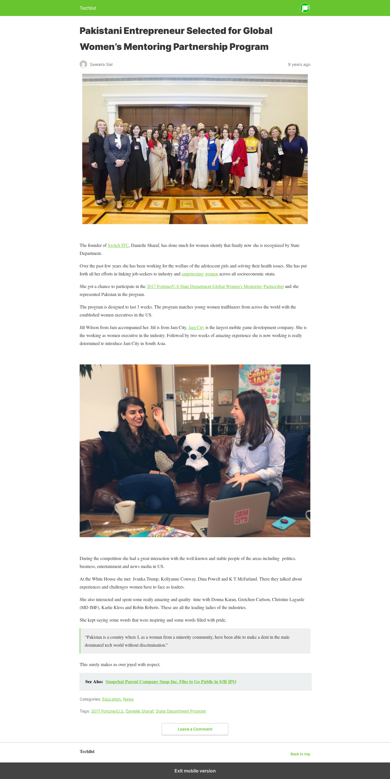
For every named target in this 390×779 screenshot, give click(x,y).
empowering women (200, 274)
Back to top (300, 754)
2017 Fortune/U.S (107, 711)
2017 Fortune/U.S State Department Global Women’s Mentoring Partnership (215, 286)
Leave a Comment (195, 729)
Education (111, 699)
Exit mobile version (195, 771)
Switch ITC (118, 245)
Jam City (196, 327)
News (128, 699)
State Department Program (181, 711)
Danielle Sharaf (139, 711)
